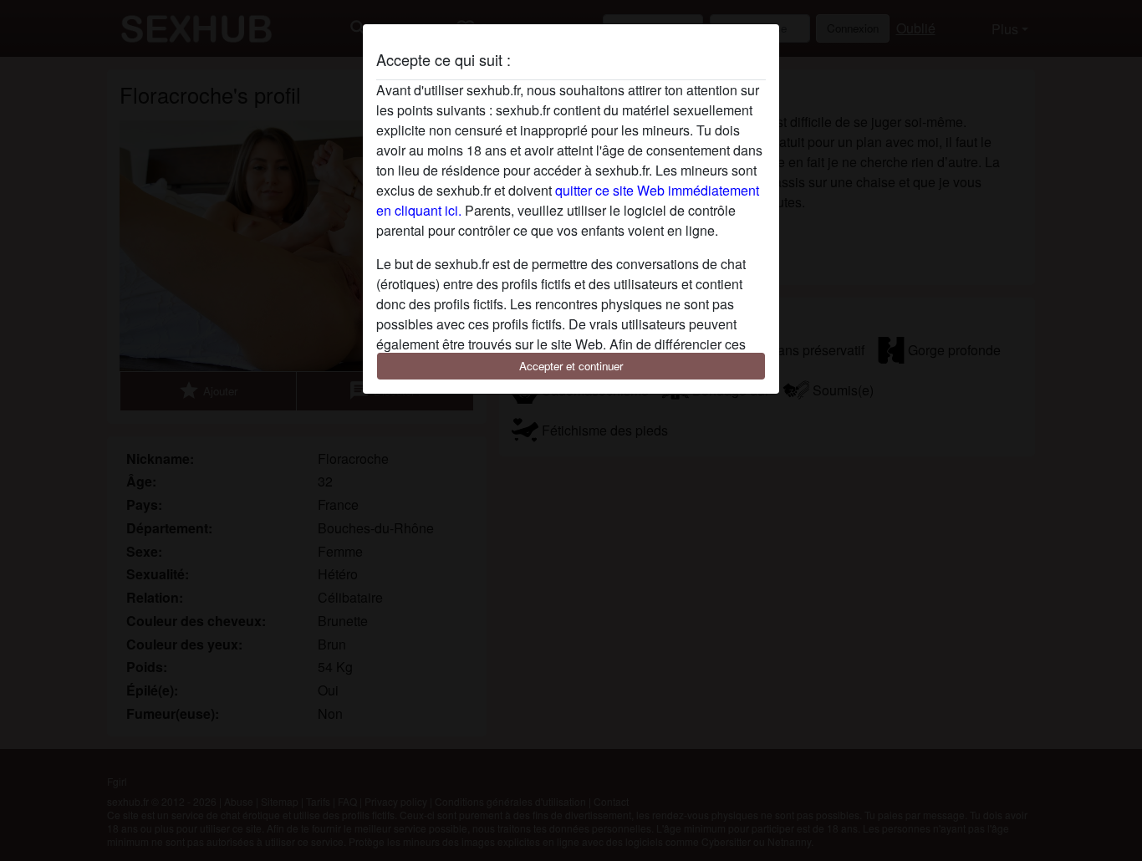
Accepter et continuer (571, 366)
